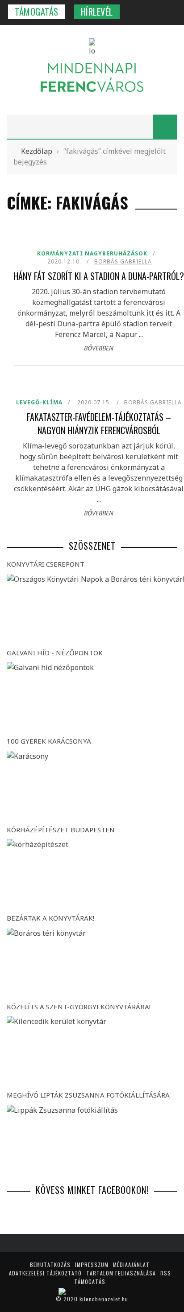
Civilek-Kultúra (37, 234)
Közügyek (28, 197)
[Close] (13, 13)
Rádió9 (23, 252)
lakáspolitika (43, 113)
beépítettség (42, 76)
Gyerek (23, 160)
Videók (23, 270)
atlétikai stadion (48, 58)
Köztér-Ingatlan (38, 179)
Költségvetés (42, 94)
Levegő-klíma (33, 215)
